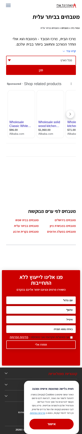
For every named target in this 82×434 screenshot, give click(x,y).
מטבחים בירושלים (65, 220)
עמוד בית (75, 28)
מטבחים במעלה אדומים (61, 231)
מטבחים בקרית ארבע (26, 231)
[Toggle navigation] (9, 6)
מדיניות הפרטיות (19, 337)
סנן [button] (41, 70)
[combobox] (41, 60)
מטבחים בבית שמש (27, 220)
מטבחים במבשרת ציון (63, 225)
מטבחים (65, 28)
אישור (51, 424)
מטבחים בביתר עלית (26, 225)
